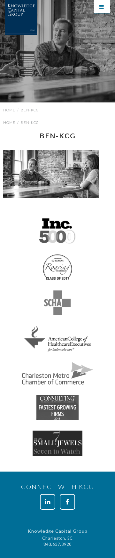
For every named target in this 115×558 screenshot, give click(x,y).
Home (9, 110)
